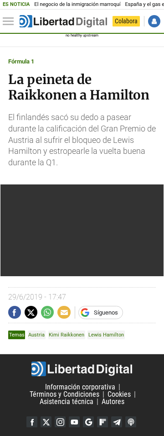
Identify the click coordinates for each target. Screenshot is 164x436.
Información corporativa (80, 387)
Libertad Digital (82, 369)
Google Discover (88, 421)
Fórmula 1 (21, 61)
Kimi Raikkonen (66, 335)
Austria (36, 335)
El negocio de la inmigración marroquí (77, 4)
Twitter (46, 421)
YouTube (74, 421)
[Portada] (63, 21)
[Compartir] (14, 312)
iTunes (130, 421)
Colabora (126, 21)
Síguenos (106, 312)
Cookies (119, 394)
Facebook (31, 421)
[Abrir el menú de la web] (10, 21)
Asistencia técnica (66, 401)
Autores (113, 401)
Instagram (60, 421)
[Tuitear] (31, 312)
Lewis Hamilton (106, 335)
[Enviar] (47, 312)
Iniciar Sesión (154, 21)
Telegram (116, 421)
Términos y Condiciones (64, 394)
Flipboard (102, 421)
